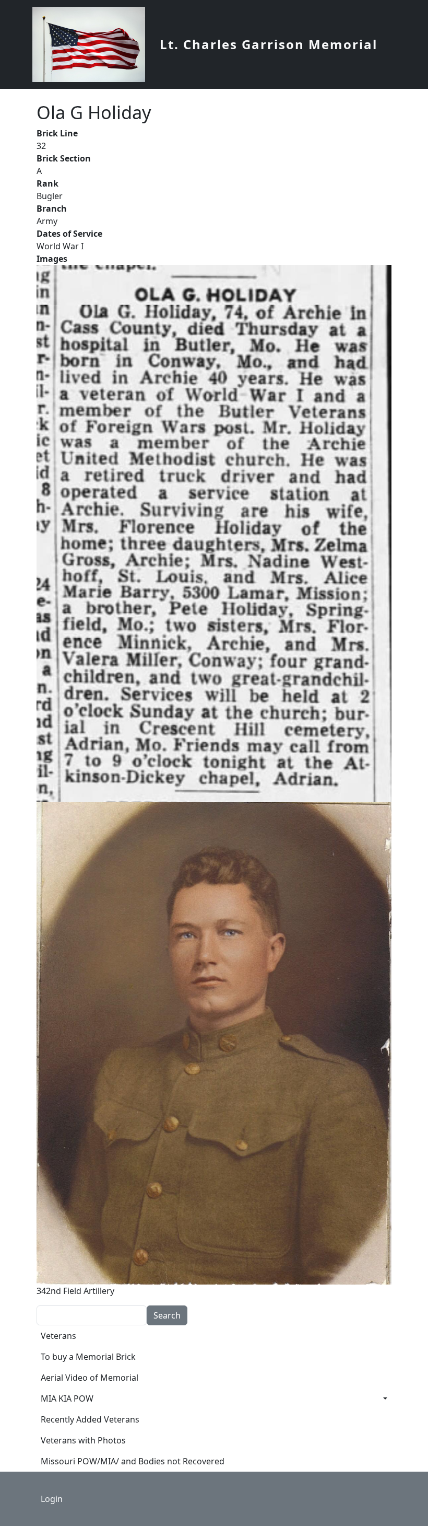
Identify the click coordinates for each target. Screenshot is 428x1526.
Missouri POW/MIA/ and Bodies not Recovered (132, 1461)
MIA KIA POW (67, 1398)
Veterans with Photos (83, 1440)
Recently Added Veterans (90, 1419)
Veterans (58, 1336)
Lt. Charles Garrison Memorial (268, 44)
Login (52, 1499)
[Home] (92, 44)
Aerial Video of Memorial (89, 1377)
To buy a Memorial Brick (88, 1356)
